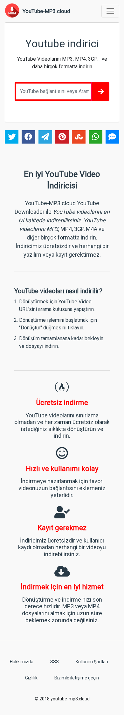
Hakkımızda (21, 661)
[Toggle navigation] (110, 11)
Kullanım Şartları (92, 661)
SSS (54, 661)
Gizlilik (31, 677)
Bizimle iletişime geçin (76, 677)
